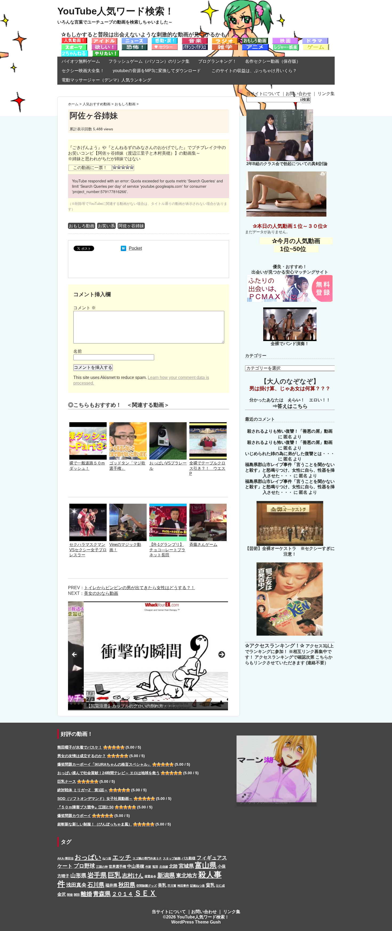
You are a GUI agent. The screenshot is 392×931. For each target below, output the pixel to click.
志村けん (132, 875)
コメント (84, 308)
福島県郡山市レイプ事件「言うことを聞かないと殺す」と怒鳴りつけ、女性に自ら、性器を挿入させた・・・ (290, 470)
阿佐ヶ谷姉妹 (131, 226)
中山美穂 (135, 866)
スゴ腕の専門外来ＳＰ (147, 858)
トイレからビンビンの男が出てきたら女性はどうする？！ (139, 587)
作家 (148, 866)
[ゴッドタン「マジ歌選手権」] (128, 425)
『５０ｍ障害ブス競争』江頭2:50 (85, 807)
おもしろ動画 (81, 226)
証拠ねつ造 (197, 885)
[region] (148, 655)
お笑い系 (106, 226)
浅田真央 (76, 885)
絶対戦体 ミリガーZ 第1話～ (82, 790)
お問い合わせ (298, 93)
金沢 (61, 894)
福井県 (111, 885)
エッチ (121, 857)
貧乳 (210, 885)
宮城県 (186, 866)
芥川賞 (171, 885)
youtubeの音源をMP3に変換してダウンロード (157, 70)
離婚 (86, 894)
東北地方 (186, 875)
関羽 (77, 894)
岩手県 (97, 875)
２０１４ (122, 894)
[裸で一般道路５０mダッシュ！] (88, 425)
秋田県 (126, 885)
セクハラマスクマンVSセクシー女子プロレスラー (88, 549)
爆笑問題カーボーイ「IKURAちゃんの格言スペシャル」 (104, 764)
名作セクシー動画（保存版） (273, 61)
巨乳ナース (66, 781)
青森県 (102, 893)
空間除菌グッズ (146, 885)
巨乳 (114, 875)
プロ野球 (84, 866)
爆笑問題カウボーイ (74, 815)
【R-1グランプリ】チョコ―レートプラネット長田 (167, 549)
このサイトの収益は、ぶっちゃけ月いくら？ (256, 70)
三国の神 (102, 866)
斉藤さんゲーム (203, 544)
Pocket (135, 248)
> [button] (221, 655)
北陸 (173, 866)
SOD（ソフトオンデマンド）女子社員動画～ (95, 798)
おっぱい (88, 857)
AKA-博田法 (65, 858)
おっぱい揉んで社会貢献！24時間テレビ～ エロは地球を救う (108, 773)
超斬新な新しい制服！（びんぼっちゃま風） (94, 824)
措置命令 (150, 876)
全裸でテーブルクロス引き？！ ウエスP (207, 468)
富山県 (206, 865)
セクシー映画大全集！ (83, 70)
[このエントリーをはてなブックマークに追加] (123, 248)
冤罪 (155, 866)
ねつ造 (106, 858)
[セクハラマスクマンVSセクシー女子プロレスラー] (88, 506)
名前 (77, 351)
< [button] (75, 655)
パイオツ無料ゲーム (81, 61)
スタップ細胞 (172, 858)
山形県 (78, 875)
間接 (70, 894)
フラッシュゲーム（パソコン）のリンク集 (149, 61)
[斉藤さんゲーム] (208, 506)
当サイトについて (263, 93)
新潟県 (166, 875)
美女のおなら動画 (101, 593)
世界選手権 (117, 866)
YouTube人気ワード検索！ (115, 11)
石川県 (95, 885)
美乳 (162, 885)
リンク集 (326, 93)
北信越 (163, 866)
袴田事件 (183, 885)
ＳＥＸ (145, 893)
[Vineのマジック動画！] (128, 506)
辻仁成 (220, 885)
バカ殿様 (188, 858)
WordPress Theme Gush (196, 922)
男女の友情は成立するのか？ (81, 756)
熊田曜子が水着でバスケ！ (79, 747)
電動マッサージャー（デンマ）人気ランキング (106, 80)
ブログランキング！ (217, 61)
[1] (115, 167)
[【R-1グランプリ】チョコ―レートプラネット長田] (168, 506)
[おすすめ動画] (74, 40)
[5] (132, 167)
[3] (123, 167)
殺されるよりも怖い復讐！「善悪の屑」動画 (290, 431)
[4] (127, 167)
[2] (119, 167)
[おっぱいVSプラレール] (168, 425)
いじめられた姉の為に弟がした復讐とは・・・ (290, 453)
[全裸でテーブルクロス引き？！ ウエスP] (208, 425)
